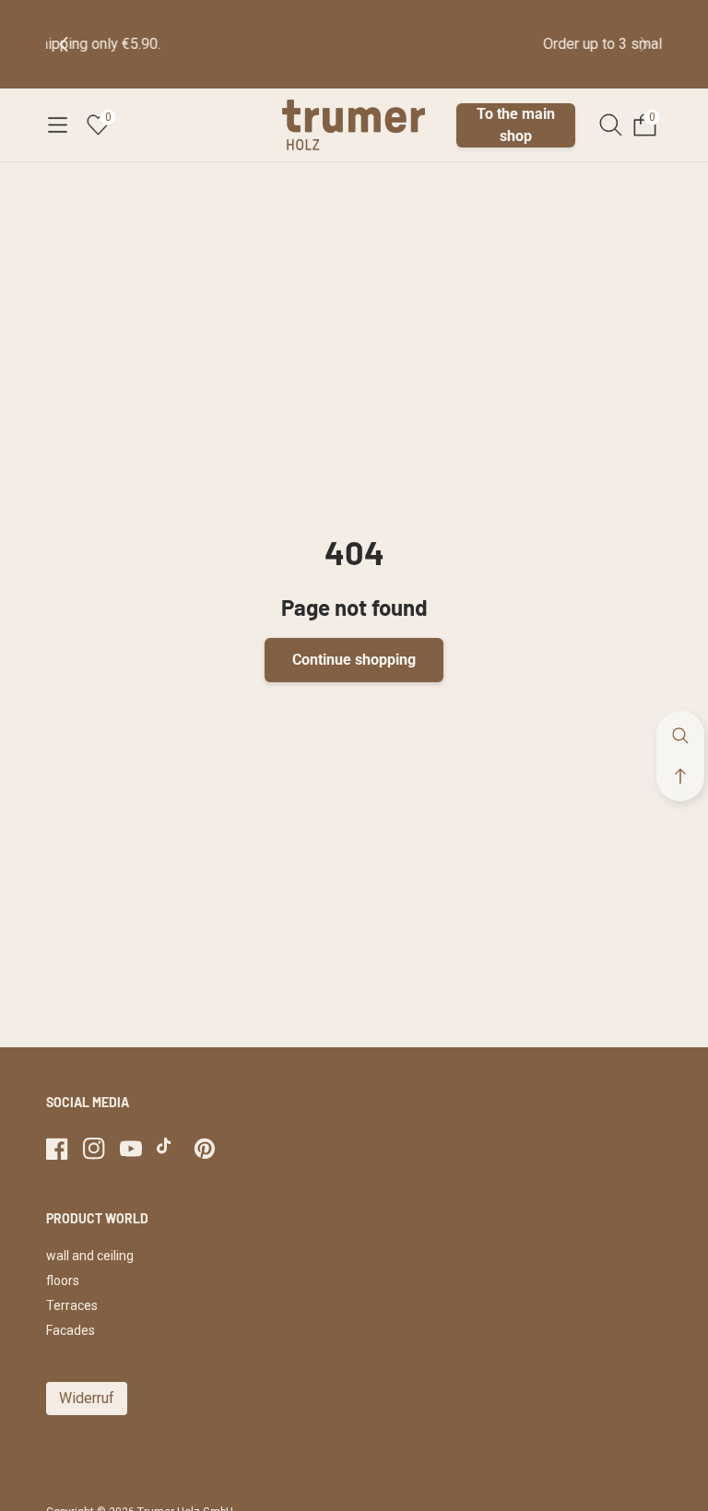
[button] (57, 125)
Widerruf (86, 1398)
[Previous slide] (78, 44)
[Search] (610, 124)
